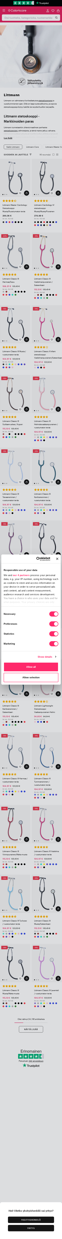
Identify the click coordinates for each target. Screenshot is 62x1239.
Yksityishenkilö (31, 1220)
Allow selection (31, 677)
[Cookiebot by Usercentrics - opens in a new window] (37, 559)
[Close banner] (57, 559)
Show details (45, 656)
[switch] (53, 624)
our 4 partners (21, 575)
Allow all (31, 666)
